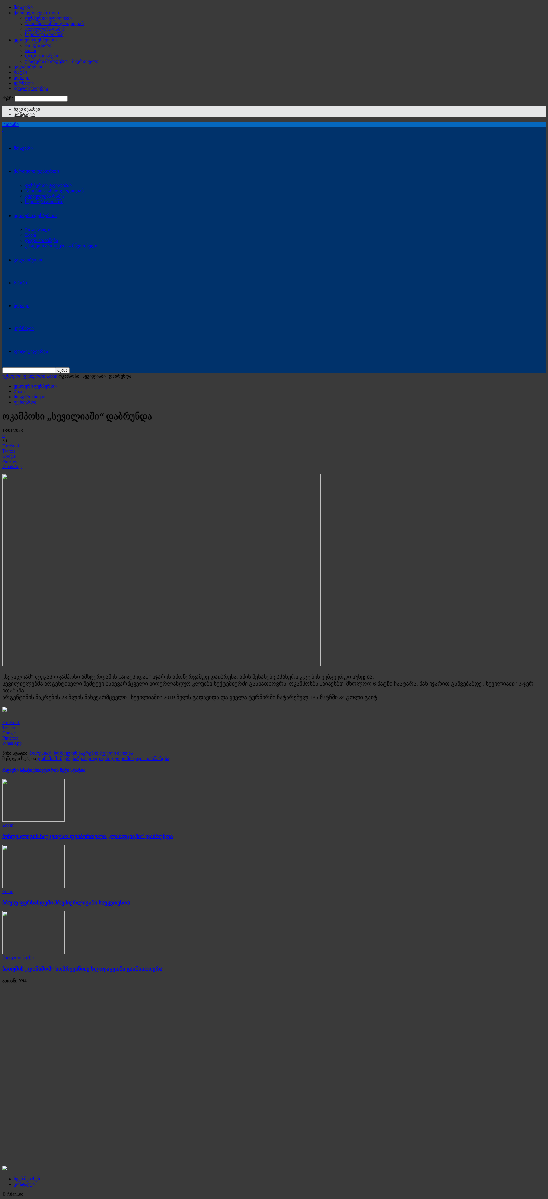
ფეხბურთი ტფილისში (48, 18)
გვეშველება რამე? (45, 29)
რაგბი (20, 72)
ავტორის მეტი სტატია (62, 770)
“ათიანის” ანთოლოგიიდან (54, 23)
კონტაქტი (24, 114)
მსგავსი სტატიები (20, 770)
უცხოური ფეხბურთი (35, 39)
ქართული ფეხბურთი (36, 12)
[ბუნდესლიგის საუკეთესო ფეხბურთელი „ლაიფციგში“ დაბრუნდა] (33, 820)
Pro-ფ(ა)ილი (38, 45)
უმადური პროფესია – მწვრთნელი (61, 61)
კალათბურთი (28, 66)
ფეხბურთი (25, 402)
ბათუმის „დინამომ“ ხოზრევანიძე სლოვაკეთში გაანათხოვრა (82, 969)
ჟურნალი (24, 83)
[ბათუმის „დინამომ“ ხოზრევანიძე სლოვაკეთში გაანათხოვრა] (33, 952)
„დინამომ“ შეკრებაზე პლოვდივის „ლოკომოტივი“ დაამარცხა (102, 758)
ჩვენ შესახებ (27, 109)
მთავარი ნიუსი (29, 396)
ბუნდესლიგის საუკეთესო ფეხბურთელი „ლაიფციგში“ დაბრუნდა (87, 836)
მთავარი (23, 7)
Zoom (30, 50)
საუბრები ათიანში (44, 34)
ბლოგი (21, 77)
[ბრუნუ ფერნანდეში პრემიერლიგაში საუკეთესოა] (33, 886)
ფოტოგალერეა (31, 88)
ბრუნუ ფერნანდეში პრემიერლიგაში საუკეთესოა (66, 903)
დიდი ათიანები (41, 55)
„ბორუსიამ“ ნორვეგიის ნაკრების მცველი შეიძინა (80, 753)
